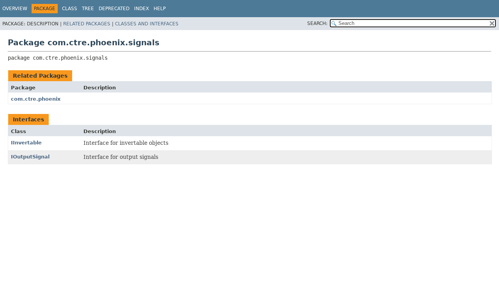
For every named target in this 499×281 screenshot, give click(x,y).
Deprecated (114, 8)
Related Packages (86, 24)
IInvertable (26, 143)
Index (141, 8)
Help (160, 8)
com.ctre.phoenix (35, 99)
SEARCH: (317, 23)
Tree (88, 8)
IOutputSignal (30, 157)
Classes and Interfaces (147, 24)
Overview (14, 8)
